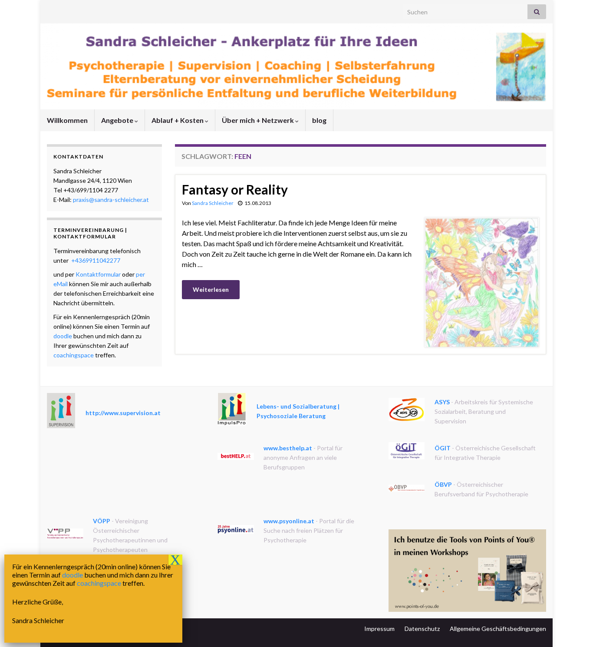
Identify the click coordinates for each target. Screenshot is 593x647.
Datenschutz (422, 628)
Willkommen (67, 120)
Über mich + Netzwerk (258, 120)
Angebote (118, 120)
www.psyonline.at (289, 521)
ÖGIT (443, 448)
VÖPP (101, 521)
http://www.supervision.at (123, 412)
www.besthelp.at (288, 448)
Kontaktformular (98, 274)
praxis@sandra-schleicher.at (111, 199)
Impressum (379, 628)
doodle (62, 336)
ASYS (442, 402)
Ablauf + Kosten (178, 120)
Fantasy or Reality (235, 189)
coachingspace (73, 355)
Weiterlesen (211, 289)
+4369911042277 (95, 260)
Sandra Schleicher (213, 203)
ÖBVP (443, 484)
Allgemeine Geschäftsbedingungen (498, 628)
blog (319, 120)
